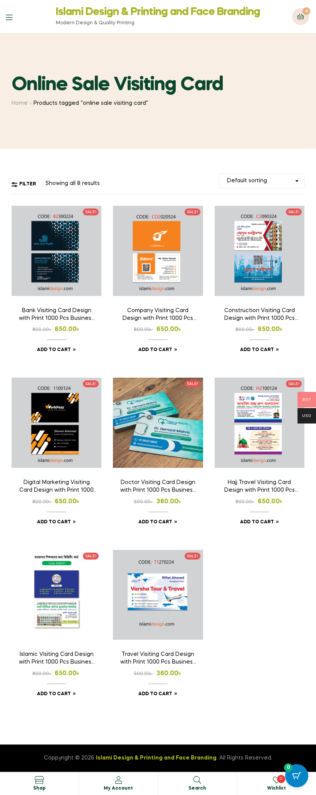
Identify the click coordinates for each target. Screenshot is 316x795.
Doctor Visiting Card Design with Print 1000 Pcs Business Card (157, 487)
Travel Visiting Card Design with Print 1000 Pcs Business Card (157, 659)
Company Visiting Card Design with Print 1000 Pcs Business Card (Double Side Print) (158, 315)
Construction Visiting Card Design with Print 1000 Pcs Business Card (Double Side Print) (259, 315)
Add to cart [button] (54, 350)
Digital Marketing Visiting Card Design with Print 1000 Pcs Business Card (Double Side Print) (56, 487)
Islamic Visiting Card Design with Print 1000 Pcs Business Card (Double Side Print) (56, 659)
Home (20, 103)
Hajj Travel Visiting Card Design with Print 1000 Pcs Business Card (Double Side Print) (259, 487)
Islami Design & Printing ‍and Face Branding (158, 12)
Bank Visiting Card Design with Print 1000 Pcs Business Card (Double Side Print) (56, 315)
